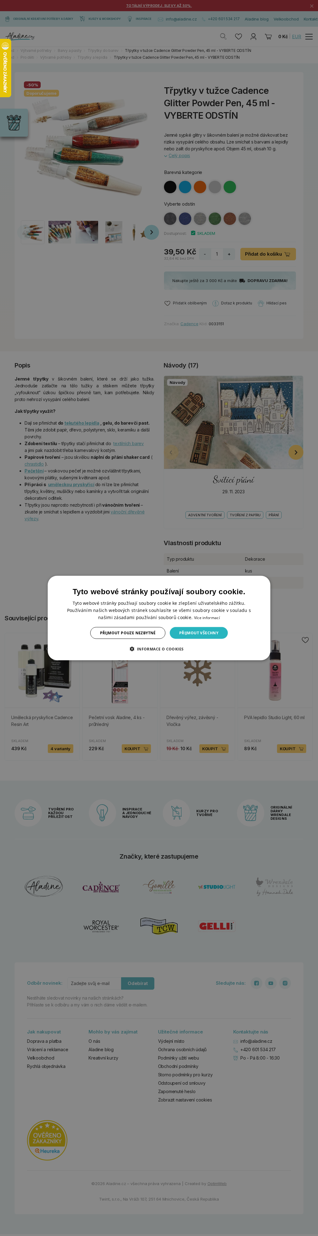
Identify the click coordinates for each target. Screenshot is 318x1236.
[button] (159, 649)
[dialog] (159, 618)
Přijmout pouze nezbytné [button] (128, 633)
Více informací (207, 617)
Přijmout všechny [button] (198, 633)
